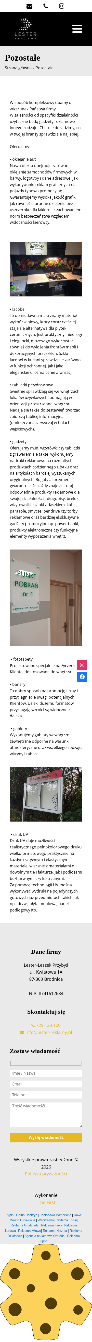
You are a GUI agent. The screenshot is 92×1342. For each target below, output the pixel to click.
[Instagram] (82, 665)
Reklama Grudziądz (25, 1225)
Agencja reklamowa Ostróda (45, 1236)
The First (46, 1202)
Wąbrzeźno (46, 1220)
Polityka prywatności (46, 1174)
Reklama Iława (51, 1225)
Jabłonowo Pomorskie (55, 1215)
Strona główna (18, 67)
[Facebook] (82, 677)
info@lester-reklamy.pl (48, 1032)
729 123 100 (48, 1025)
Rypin (9, 1215)
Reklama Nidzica (55, 1231)
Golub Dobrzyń (26, 1215)
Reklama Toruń (66, 1220)
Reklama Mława (29, 1231)
